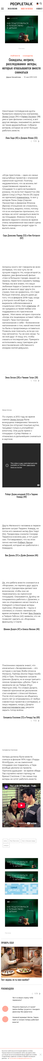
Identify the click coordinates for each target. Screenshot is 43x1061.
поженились (22, 197)
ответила (31, 306)
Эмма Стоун (8, 116)
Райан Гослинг (28, 116)
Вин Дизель (35, 613)
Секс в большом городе (28, 841)
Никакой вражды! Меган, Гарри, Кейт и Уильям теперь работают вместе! (25, 1019)
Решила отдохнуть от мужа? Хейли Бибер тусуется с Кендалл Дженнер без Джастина (26, 1009)
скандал (6, 845)
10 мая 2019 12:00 (30, 77)
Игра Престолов (14, 841)
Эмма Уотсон (16, 419)
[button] (38, 141)
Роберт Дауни (25, 542)
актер (5, 841)
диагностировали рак (13, 707)
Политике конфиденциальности (20, 1058)
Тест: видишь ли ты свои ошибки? (15, 979)
